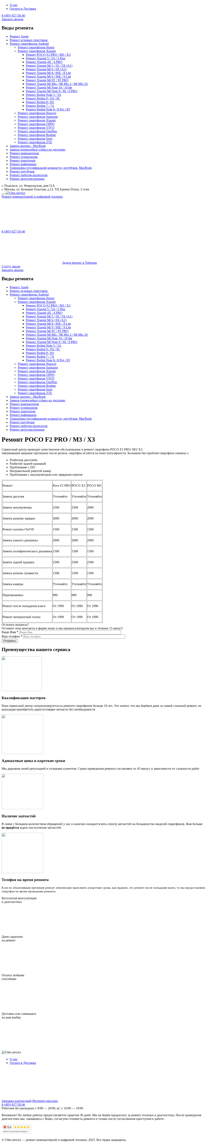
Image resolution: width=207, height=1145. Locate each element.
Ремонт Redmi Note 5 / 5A (43, 95)
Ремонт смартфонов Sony (35, 138)
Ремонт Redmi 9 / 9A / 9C (43, 98)
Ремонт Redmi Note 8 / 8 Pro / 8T (48, 109)
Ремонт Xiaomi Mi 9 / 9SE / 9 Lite (48, 76)
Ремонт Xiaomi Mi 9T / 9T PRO (47, 80)
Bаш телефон (12, 636)
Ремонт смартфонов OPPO (36, 124)
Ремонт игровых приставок (29, 40)
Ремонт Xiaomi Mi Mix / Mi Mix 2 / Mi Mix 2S (57, 84)
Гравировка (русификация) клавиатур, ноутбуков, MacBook (51, 168)
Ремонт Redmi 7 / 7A (40, 105)
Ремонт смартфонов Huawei (37, 113)
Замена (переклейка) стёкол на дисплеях (37, 149)
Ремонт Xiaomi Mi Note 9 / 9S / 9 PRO (51, 91)
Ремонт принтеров (22, 160)
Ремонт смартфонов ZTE (35, 142)
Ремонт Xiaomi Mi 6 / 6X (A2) (46, 69)
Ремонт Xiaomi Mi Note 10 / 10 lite (49, 87)
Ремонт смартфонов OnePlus (37, 131)
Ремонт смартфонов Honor (36, 47)
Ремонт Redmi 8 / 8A (40, 102)
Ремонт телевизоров (24, 157)
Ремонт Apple (19, 36)
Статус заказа (11, 266)
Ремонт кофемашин (23, 164)
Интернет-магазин (45, 1101)
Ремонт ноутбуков (22, 171)
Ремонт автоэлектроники (27, 178)
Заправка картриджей (17, 1101)
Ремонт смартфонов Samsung (38, 116)
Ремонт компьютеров (24, 153)
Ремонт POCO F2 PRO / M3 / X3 (48, 54)
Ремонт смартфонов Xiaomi (37, 51)
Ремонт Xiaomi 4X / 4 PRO (44, 62)
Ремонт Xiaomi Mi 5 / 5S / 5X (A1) (49, 65)
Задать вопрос (79, 262)
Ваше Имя (10, 632)
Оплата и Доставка (23, 8)
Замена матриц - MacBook (28, 146)
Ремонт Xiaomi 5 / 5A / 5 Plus (45, 58)
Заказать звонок (12, 19)
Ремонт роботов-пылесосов (29, 175)
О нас (14, 5)
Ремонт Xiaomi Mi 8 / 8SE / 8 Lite (48, 73)
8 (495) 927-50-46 (13, 15)
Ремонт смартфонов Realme (37, 135)
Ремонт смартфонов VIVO (36, 127)
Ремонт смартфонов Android (29, 43)
